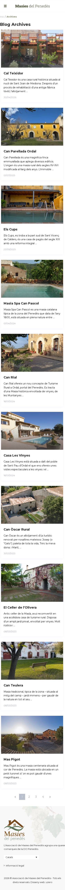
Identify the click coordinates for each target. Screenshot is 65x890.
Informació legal (15, 865)
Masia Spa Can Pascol (21, 303)
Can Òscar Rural (17, 529)
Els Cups (10, 229)
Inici (2, 16)
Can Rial (10, 377)
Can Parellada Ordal (20, 151)
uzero (49, 882)
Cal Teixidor (13, 73)
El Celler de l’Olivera (20, 607)
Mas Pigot (12, 759)
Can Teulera (13, 685)
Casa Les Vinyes (17, 455)
